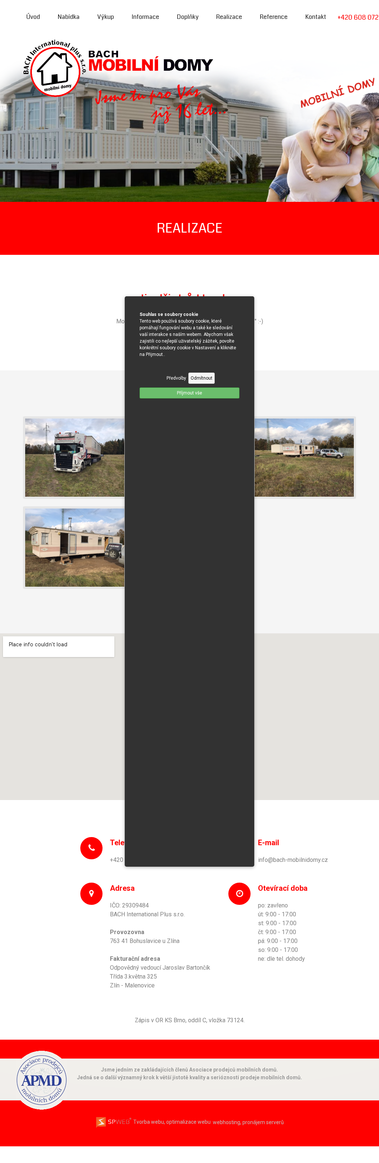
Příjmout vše (189, 393)
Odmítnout (201, 378)
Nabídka (69, 17)
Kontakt (315, 17)
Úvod (33, 17)
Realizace (229, 17)
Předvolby (176, 378)
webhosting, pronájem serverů (248, 1122)
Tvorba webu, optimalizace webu (171, 1122)
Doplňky (187, 17)
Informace (145, 17)
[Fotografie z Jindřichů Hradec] (75, 457)
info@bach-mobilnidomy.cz (293, 859)
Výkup (105, 17)
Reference (274, 17)
